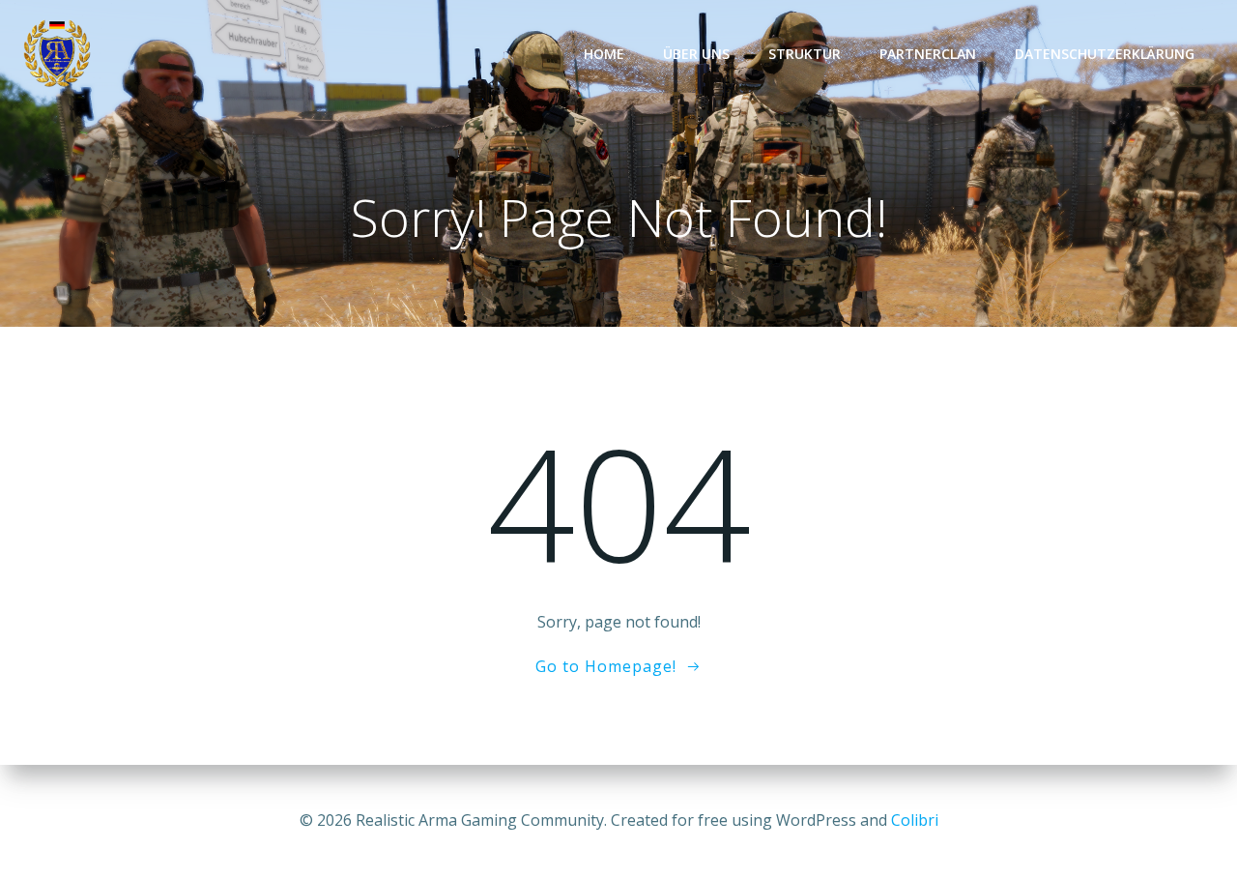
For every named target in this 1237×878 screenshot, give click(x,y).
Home (604, 53)
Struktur (804, 53)
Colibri (914, 820)
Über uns (696, 53)
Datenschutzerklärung (1104, 53)
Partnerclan (927, 53)
